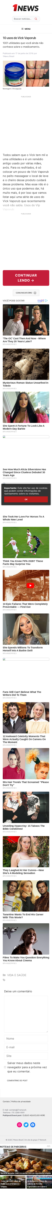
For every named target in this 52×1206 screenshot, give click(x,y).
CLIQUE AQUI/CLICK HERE (33, 1115)
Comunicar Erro (24, 293)
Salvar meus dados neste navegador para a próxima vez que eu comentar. (27, 1067)
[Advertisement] (26, 124)
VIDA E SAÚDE (16, 975)
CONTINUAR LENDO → (26, 277)
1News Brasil (8, 56)
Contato (6, 1101)
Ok (26, 499)
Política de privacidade (21, 1101)
